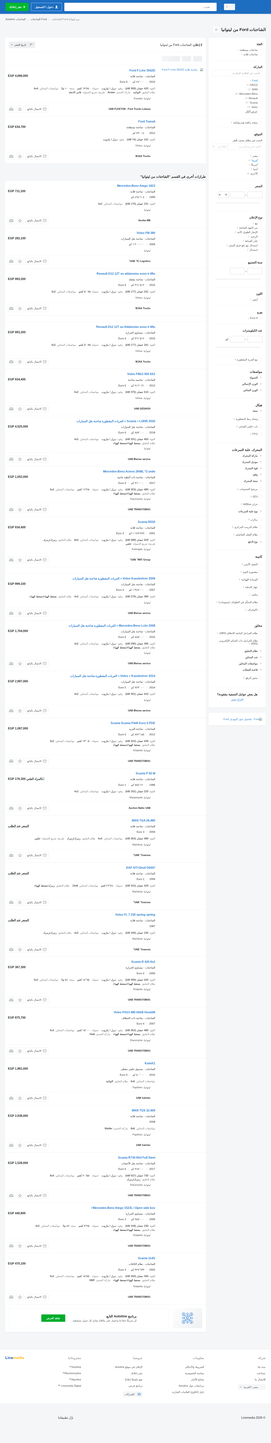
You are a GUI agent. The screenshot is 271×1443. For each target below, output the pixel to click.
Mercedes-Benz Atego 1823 (136, 185)
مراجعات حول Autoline (191, 1385)
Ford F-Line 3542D (142, 70)
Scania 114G (146, 1258)
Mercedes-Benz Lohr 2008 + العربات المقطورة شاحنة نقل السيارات (112, 625)
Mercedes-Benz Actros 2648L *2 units (129, 471)
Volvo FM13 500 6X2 (141, 374)
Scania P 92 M (145, 773)
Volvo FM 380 (146, 232)
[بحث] (213, 7)
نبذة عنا (261, 1366)
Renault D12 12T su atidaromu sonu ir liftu (126, 273)
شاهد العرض (53, 1318)
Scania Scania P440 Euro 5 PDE (133, 723)
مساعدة (261, 1373)
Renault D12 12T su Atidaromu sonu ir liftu (125, 326)
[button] (20, 109)
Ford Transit (146, 121)
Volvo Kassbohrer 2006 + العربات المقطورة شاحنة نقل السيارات (113, 578)
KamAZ (150, 1063)
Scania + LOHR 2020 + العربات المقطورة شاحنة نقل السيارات (116, 421)
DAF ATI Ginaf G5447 (140, 867)
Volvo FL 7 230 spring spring (135, 914)
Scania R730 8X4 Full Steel (136, 1157)
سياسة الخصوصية (194, 1373)
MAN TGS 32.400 (143, 1110)
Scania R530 (146, 521)
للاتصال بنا (260, 1379)
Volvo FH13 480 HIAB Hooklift (134, 1012)
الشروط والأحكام (194, 1366)
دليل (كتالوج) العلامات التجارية (188, 1392)
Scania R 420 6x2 (143, 961)
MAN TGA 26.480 (143, 820)
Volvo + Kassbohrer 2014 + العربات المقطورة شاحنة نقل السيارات (112, 675)
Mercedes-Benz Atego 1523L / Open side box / (123, 1207)
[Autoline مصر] (252, 7)
